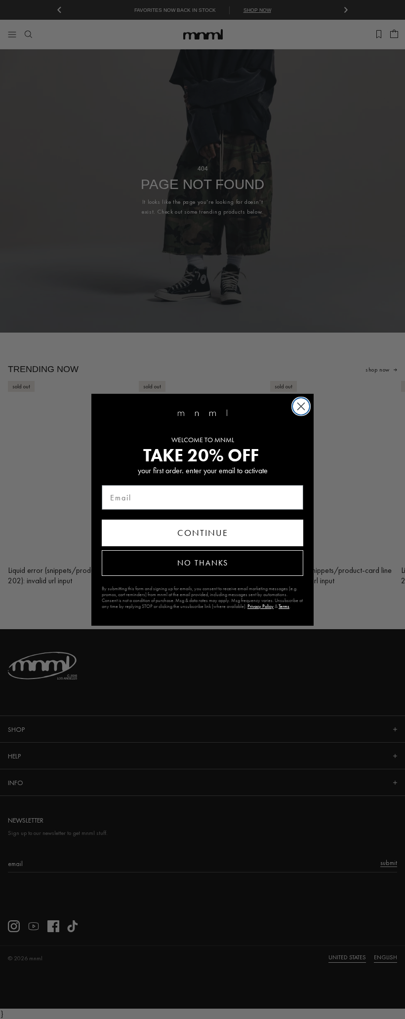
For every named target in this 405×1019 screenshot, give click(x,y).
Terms (284, 606)
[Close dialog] (301, 406)
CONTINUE (202, 533)
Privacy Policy (260, 606)
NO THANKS (202, 562)
